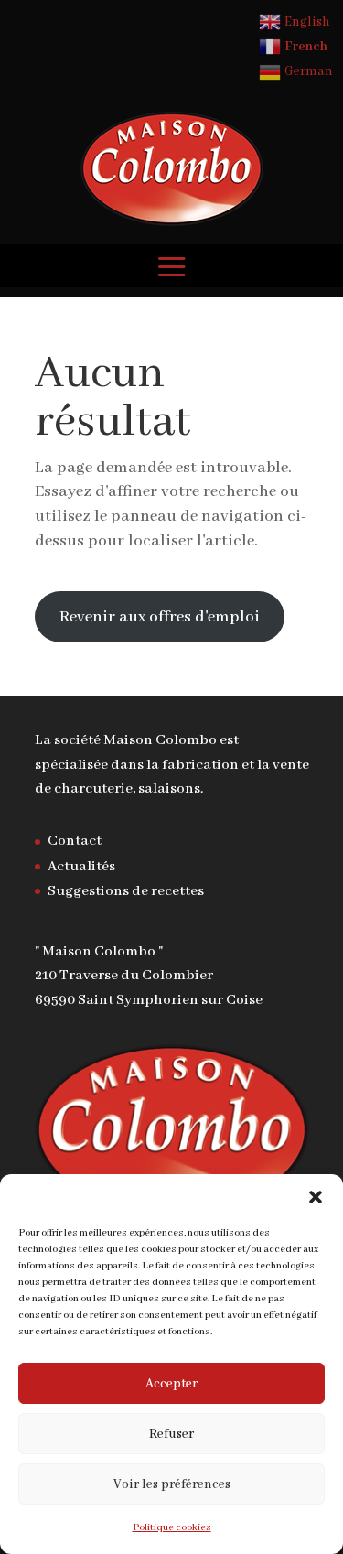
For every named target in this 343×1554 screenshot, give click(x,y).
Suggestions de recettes (126, 891)
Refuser (171, 1434)
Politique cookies (172, 1527)
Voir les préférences (171, 1484)
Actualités (81, 867)
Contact (75, 841)
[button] (315, 1197)
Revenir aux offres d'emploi (159, 617)
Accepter (171, 1384)
